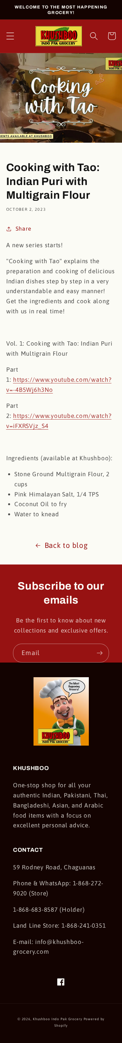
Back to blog (66, 545)
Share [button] (23, 228)
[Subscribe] (100, 653)
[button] (10, 36)
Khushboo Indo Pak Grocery (57, 1019)
